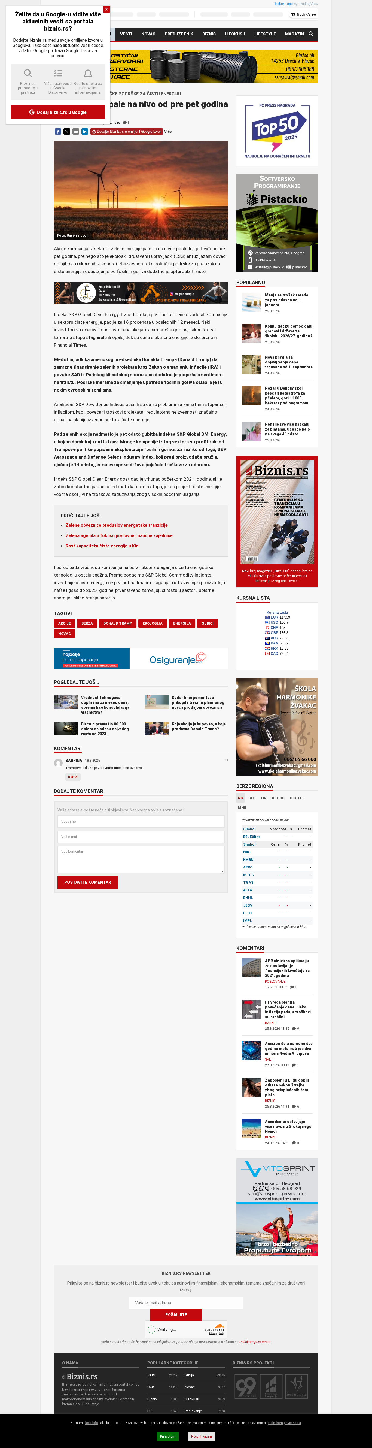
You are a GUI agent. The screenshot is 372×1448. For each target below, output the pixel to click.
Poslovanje (275, 981)
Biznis (209, 34)
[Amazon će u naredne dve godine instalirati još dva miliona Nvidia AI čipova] (251, 1050)
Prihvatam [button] (167, 1436)
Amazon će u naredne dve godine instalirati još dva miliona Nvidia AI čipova (289, 1048)
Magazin (294, 34)
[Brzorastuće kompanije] (271, 1386)
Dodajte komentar (78, 791)
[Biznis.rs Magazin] (277, 512)
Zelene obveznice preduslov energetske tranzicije (117, 525)
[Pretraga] (311, 34)
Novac (148, 34)
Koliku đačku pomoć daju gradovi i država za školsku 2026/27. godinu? (288, 331)
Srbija (189, 1375)
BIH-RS (278, 798)
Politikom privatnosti (254, 1342)
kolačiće (91, 1423)
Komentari (68, 748)
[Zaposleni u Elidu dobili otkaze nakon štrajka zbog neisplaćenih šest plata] (251, 1087)
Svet (269, 1059)
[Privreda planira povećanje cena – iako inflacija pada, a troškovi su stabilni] (251, 1009)
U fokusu (235, 34)
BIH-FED (297, 798)
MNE (242, 807)
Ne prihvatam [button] (201, 1436)
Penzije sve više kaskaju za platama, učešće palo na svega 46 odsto (287, 429)
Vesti (126, 34)
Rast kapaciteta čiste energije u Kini (102, 546)
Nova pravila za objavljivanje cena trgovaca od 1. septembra (289, 362)
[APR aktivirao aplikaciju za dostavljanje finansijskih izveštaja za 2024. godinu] (251, 967)
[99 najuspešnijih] (246, 1386)
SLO (252, 798)
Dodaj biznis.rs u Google (61, 112)
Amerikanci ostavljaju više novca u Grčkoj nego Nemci (288, 1126)
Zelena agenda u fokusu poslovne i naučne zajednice (119, 535)
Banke (270, 1023)
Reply (73, 777)
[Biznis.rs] (79, 1376)
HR (263, 798)
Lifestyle (265, 34)
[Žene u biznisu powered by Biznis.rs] (296, 1386)
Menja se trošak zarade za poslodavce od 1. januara (286, 300)
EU (149, 1411)
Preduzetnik (179, 34)
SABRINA (73, 760)
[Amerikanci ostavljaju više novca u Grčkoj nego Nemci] (251, 1128)
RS (240, 798)
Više (168, 131)
